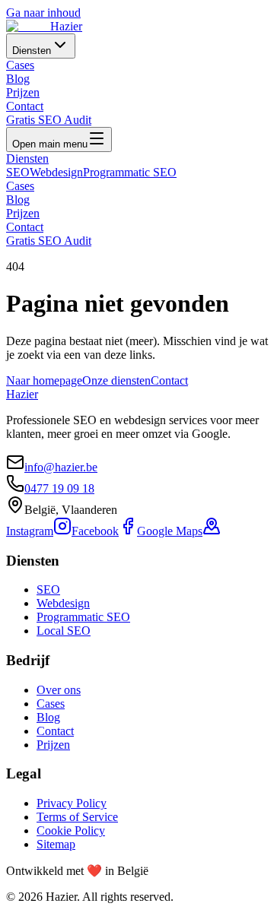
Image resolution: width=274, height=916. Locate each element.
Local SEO (64, 630)
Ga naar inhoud (43, 12)
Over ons (59, 689)
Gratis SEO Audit (48, 119)
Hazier (22, 394)
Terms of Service (77, 816)
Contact (24, 106)
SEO (18, 172)
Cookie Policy (71, 830)
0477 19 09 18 (59, 488)
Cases (20, 65)
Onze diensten (116, 380)
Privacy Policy (72, 803)
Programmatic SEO (130, 172)
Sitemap (56, 844)
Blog (18, 78)
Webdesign (56, 172)
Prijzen (23, 92)
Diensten (31, 50)
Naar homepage (44, 380)
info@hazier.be (60, 467)
